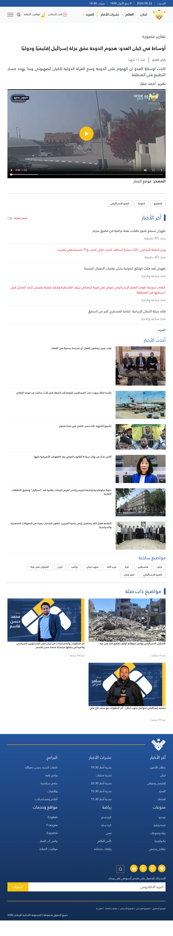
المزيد (90, 14)
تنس (109, 833)
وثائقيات (52, 791)
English (52, 817)
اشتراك (18, 887)
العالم (130, 14)
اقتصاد (161, 799)
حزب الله (111, 566)
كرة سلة (106, 825)
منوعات (159, 807)
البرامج (52, 757)
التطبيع (158, 203)
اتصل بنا (99, 908)
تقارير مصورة (154, 36)
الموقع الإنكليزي (159, 908)
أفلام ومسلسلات (46, 799)
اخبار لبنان (129, 574)
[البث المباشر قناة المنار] (134, 869)
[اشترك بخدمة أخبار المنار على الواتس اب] (152, 869)
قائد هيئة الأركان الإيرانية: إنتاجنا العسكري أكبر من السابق (127, 311)
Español (52, 833)
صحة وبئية (160, 825)
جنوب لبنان (92, 566)
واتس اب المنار (48, 841)
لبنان (143, 14)
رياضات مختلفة (103, 849)
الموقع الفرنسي (143, 908)
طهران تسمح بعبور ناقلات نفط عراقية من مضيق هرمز (129, 231)
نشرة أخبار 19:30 (101, 767)
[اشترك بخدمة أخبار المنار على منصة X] (143, 869)
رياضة (107, 807)
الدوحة (141, 203)
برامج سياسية (49, 783)
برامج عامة (51, 775)
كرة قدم (106, 817)
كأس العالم (105, 841)
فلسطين (143, 566)
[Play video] (86, 134)
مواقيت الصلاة (32, 14)
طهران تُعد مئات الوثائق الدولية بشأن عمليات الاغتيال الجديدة (125, 268)
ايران (60, 566)
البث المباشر (55, 14)
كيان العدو (159, 60)
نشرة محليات (104, 775)
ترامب (74, 566)
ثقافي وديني (157, 849)
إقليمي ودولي (156, 783)
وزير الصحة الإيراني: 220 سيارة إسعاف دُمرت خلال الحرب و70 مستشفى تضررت (111, 249)
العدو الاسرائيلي (119, 203)
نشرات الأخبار (110, 14)
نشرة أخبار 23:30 (101, 783)
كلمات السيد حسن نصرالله (41, 767)
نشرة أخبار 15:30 (101, 791)
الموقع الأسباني (126, 908)
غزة (127, 566)
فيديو (162, 817)
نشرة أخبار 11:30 (101, 799)
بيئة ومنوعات (158, 833)
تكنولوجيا (160, 841)
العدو (162, 791)
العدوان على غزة (40, 566)
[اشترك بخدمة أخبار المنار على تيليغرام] (162, 869)
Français (51, 825)
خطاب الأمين (158, 767)
